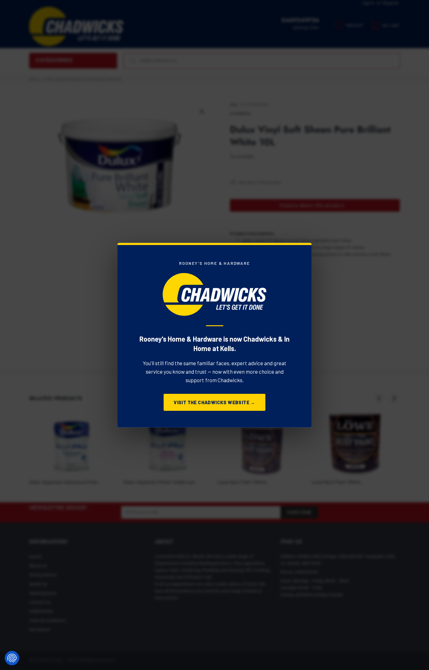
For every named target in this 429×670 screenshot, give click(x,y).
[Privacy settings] (12, 658)
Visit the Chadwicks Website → (214, 402)
